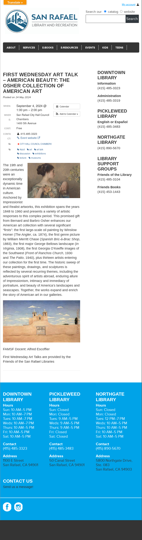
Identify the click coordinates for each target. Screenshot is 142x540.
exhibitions (40, 153)
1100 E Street (13, 460)
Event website (28, 138)
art (30, 149)
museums (36, 157)
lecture (23, 157)
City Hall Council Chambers (35, 143)
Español (12, 58)
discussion (25, 153)
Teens (119, 47)
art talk (40, 149)
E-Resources (69, 47)
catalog (113, 12)
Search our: (94, 12)
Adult (22, 149)
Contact (31, 58)
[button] (67, 113)
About (11, 47)
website (129, 12)
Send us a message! (18, 487)
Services (29, 47)
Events (90, 47)
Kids (105, 47)
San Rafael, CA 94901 (20, 465)
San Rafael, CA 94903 (114, 469)
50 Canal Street (62, 460)
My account (128, 4)
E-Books (47, 47)
